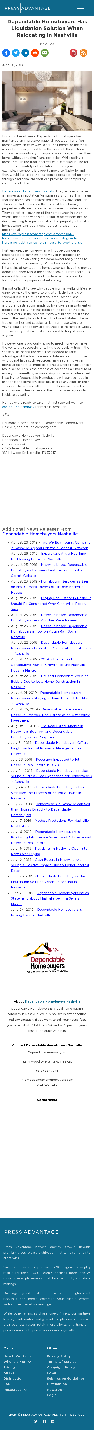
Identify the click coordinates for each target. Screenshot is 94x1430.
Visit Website (47, 1085)
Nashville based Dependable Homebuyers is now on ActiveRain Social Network (49, 632)
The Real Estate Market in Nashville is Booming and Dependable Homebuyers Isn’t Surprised (47, 732)
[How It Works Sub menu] (30, 1356)
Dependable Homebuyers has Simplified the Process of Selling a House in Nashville (47, 793)
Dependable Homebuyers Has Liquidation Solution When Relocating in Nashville (48, 882)
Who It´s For (14, 1361)
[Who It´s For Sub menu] (29, 1362)
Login (51, 1395)
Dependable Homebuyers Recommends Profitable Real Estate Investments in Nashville (51, 648)
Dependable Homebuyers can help (28, 191)
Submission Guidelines (66, 1378)
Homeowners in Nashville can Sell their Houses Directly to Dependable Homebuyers (50, 810)
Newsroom (56, 1389)
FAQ (7, 1384)
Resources (12, 1389)
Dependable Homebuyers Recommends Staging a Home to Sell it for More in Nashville (50, 698)
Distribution (13, 1378)
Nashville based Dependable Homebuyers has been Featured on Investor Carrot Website (49, 570)
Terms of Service (62, 1361)
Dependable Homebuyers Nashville (40, 534)
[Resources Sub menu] (25, 1389)
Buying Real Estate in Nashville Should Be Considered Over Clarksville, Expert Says (51, 604)
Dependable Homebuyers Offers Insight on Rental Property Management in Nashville (49, 748)
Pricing (9, 1367)
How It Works (15, 1356)
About (8, 1373)
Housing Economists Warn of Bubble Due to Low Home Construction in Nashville (49, 682)
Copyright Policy (61, 1367)
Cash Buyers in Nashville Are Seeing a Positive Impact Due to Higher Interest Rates (50, 865)
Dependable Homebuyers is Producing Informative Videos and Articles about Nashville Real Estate (51, 837)
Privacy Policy (59, 1356)
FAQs (51, 1373)
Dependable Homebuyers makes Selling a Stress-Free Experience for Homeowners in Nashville (51, 776)
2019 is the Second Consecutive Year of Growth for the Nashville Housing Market (48, 665)
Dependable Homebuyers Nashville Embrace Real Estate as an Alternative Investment (50, 715)
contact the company (18, 407)
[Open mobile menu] (80, 8)
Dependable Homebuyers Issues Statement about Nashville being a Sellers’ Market (50, 899)
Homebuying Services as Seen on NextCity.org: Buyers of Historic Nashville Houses (50, 587)
